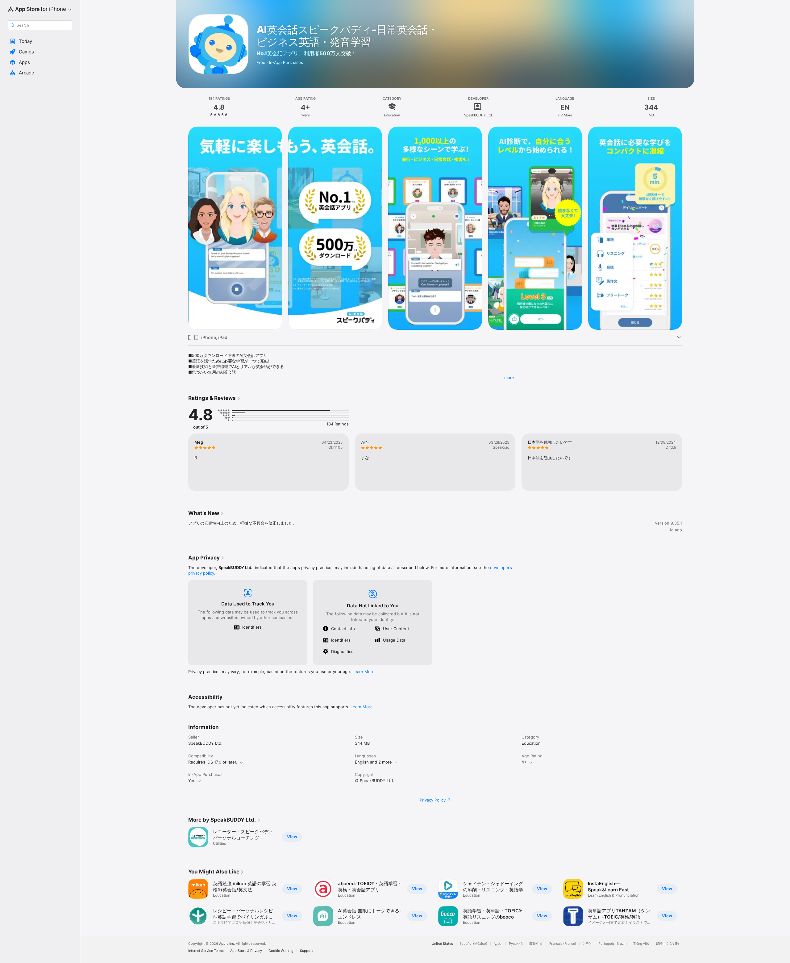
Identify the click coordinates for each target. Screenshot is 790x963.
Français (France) (562, 943)
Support (306, 951)
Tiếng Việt (641, 943)
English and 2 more (373, 762)
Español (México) (473, 943)
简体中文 (536, 943)
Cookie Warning (280, 951)
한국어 (587, 943)
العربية (498, 943)
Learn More (363, 671)
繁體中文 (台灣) (667, 943)
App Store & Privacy (246, 951)
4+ (524, 762)
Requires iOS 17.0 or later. (212, 762)
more (509, 377)
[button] (40, 41)
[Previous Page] (182, 228)
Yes (191, 780)
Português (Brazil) (612, 943)
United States (442, 943)
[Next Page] (688, 228)
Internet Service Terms (206, 951)
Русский (516, 943)
